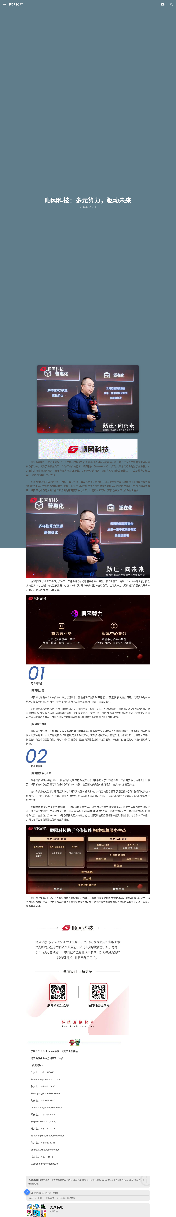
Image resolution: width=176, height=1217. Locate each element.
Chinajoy (39, 1193)
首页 (31, 1198)
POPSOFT (16, 4)
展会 (56, 1193)
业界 (49, 1193)
